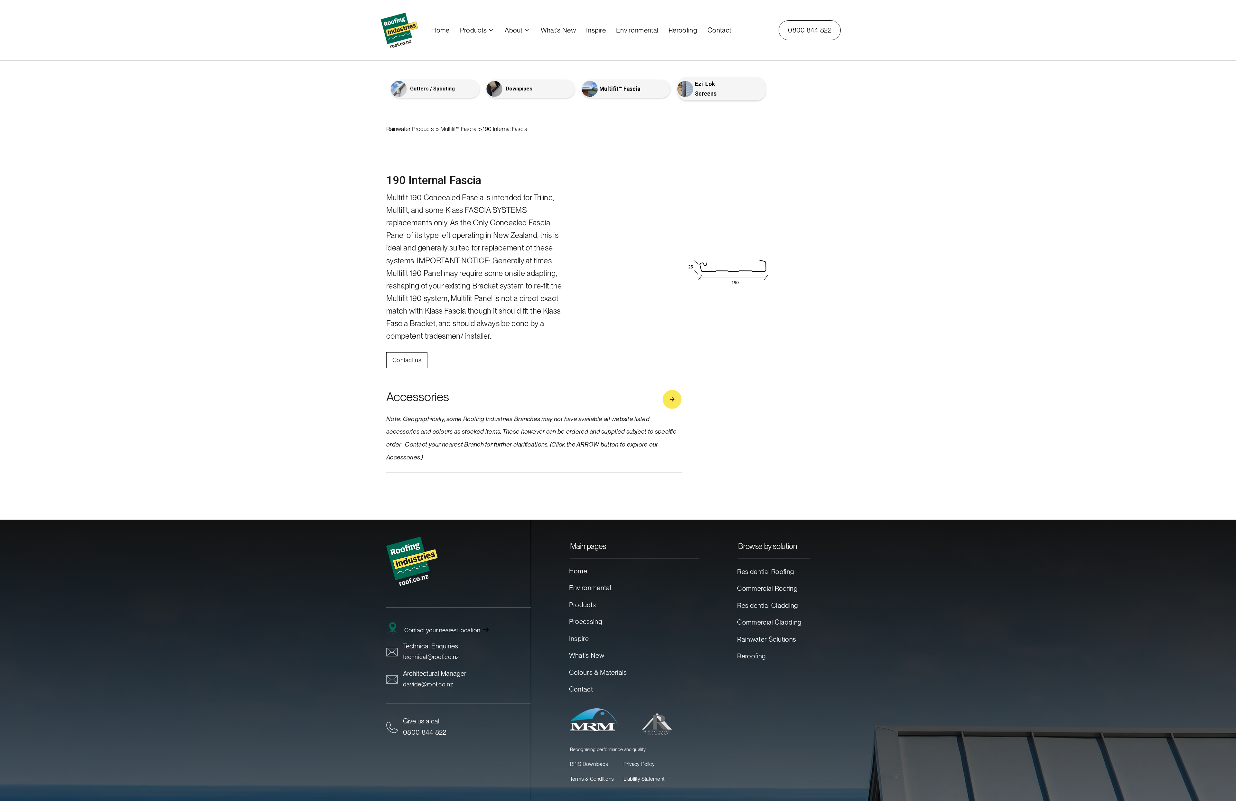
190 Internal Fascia (505, 129)
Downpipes (519, 89)
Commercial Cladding (769, 622)
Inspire (579, 639)
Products (582, 605)
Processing (585, 621)
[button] (477, 30)
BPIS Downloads (589, 764)
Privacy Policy (639, 764)
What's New (586, 655)
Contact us (406, 360)
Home (578, 571)
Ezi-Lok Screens (705, 89)
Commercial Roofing (767, 588)
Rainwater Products (410, 129)
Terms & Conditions (592, 779)
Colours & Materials (598, 672)
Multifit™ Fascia (619, 89)
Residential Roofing (765, 572)
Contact (581, 689)
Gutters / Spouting (432, 89)
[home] (405, 30)
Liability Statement (644, 779)
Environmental (590, 588)
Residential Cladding (767, 605)
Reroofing (751, 656)
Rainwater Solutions (766, 639)
